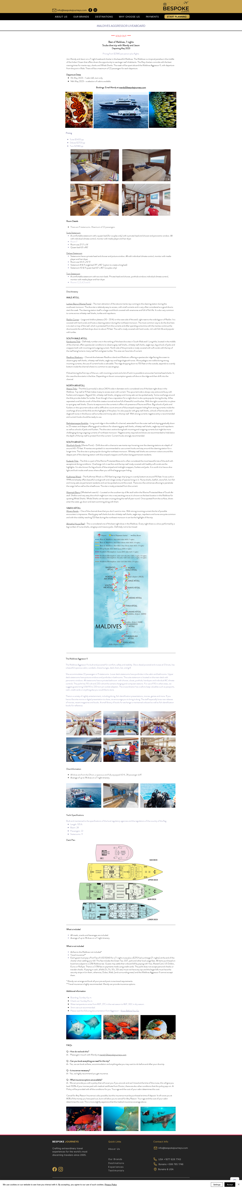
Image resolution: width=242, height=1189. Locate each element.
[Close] (238, 1184)
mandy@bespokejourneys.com (132, 87)
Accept (230, 1184)
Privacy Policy (111, 1184)
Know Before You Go (130, 1010)
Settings (216, 1184)
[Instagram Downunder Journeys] (95, 10)
